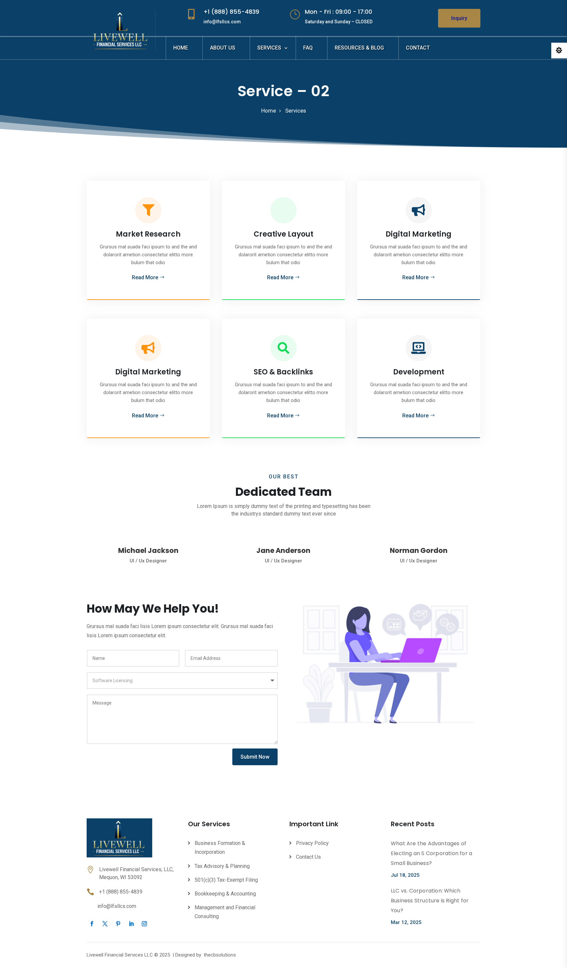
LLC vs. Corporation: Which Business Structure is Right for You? (430, 900)
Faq (308, 48)
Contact (418, 48)
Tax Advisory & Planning (222, 866)
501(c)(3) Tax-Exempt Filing (226, 880)
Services (269, 48)
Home (180, 48)
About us (222, 48)
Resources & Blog (359, 48)
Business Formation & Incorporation (220, 847)
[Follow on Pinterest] (118, 923)
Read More (145, 277)
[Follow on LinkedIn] (131, 923)
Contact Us (308, 857)
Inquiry (459, 18)
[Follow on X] (105, 923)
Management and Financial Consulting (225, 911)
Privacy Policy (312, 843)
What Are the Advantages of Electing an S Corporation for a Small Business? (431, 853)
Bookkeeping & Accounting (225, 894)
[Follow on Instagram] (144, 923)
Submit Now (255, 757)
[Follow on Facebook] (92, 923)
